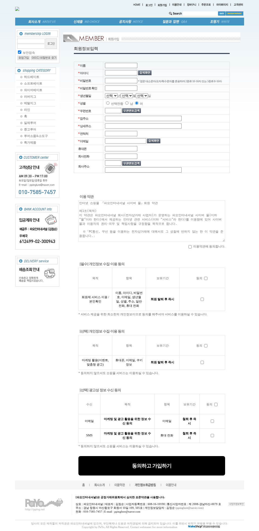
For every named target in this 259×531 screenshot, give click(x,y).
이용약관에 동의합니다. (208, 246)
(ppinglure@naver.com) (190, 507)
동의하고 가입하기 (151, 465)
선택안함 (116, 103)
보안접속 (29, 52)
